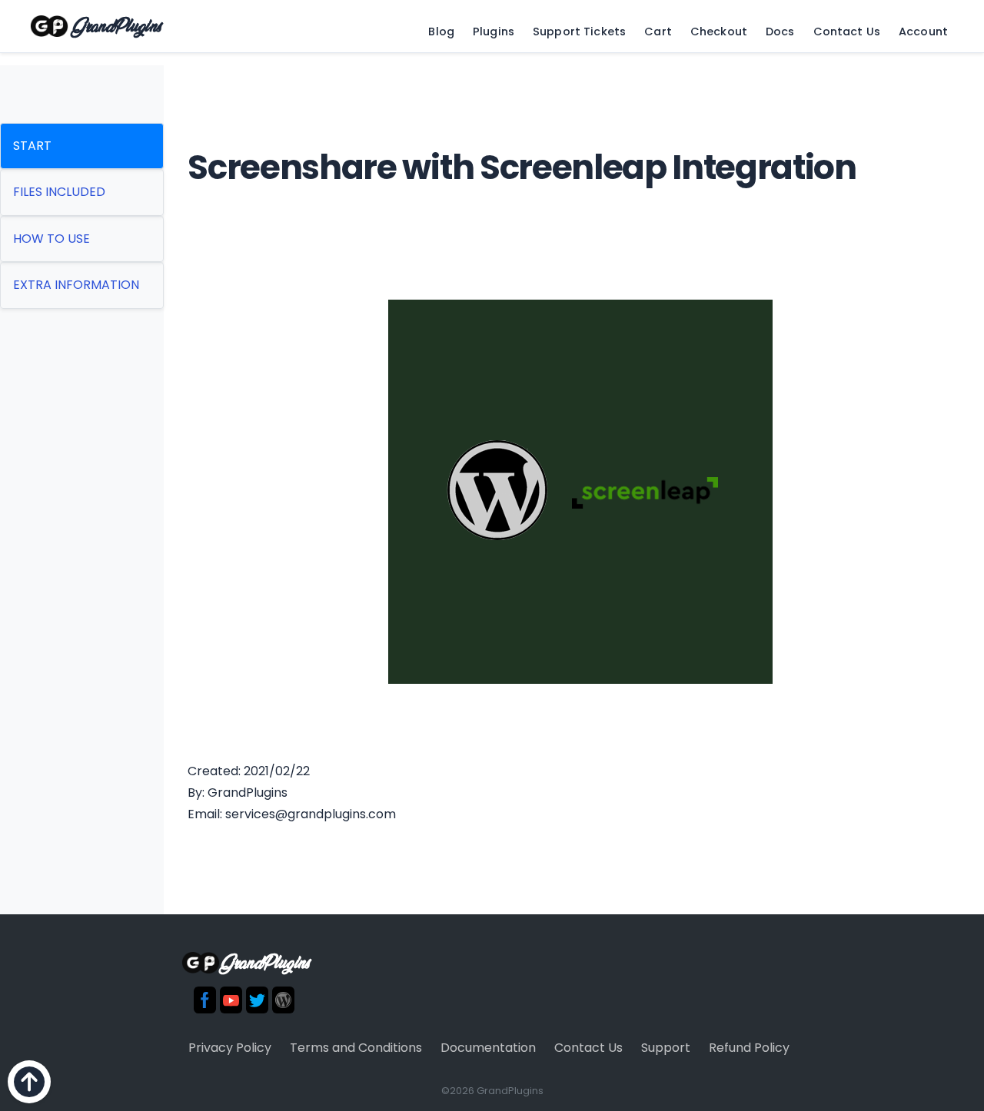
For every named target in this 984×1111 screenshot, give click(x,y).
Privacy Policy (229, 1047)
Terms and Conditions (356, 1047)
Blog (441, 31)
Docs (780, 31)
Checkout (718, 31)
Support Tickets (579, 31)
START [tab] (32, 145)
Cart (658, 31)
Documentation (488, 1047)
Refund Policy (749, 1047)
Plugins (493, 31)
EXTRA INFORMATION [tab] (76, 285)
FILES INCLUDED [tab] (59, 192)
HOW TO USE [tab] (51, 238)
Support (665, 1047)
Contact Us (846, 31)
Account (923, 31)
